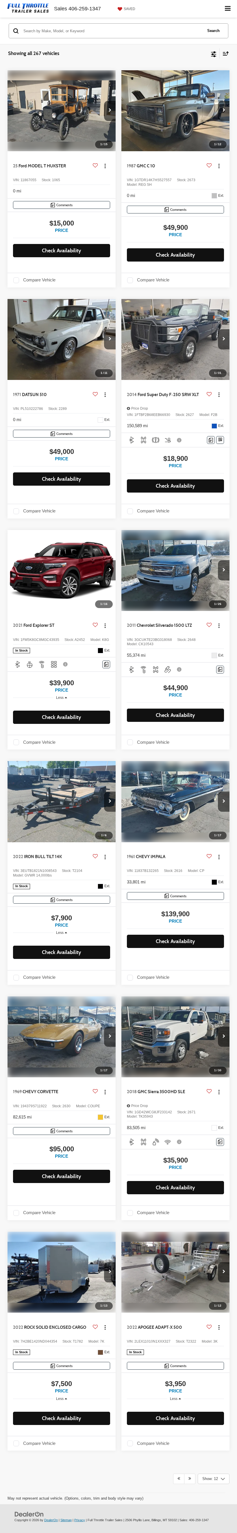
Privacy (79, 1520)
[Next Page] (189, 1479)
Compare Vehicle (39, 280)
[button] (110, 111)
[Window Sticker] (220, 440)
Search (213, 31)
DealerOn (51, 1520)
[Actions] (105, 166)
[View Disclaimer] (180, 440)
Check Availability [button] (61, 250)
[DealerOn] (29, 1514)
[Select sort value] (224, 53)
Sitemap (66, 1520)
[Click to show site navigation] (228, 9)
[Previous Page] (178, 1479)
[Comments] (211, 440)
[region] (61, 706)
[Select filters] (213, 53)
